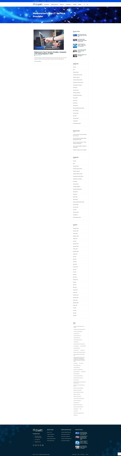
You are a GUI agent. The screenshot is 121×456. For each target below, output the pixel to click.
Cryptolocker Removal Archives (78, 82)
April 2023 (74, 261)
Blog (78, 454)
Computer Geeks (75, 72)
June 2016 (74, 310)
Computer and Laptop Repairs (78, 331)
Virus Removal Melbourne (65, 440)
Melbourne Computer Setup (77, 390)
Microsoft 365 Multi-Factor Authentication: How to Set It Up (82, 35)
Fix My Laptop (76, 363)
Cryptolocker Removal (77, 348)
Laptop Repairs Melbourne (65, 434)
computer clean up (76, 333)
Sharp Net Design (46, 454)
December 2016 (75, 295)
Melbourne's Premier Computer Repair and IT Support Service (80, 382)
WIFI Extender (76, 415)
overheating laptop (76, 402)
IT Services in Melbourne (77, 365)
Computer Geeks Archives (77, 335)
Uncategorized (75, 120)
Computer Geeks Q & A (77, 337)
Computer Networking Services (66, 438)
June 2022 (74, 269)
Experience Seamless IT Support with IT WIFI (79, 355)
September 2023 (76, 251)
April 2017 (74, 284)
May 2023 (74, 259)
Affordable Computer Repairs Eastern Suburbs (79, 327)
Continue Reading (37, 61)
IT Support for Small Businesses (78, 369)
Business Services (54, 4)
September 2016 (76, 302)
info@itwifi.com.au (36, 1)
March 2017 (75, 287)
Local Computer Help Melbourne (78, 375)
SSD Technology (75, 110)
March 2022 (75, 277)
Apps (74, 69)
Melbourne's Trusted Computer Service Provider (79, 385)
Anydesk (74, 4)
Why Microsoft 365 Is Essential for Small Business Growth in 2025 (82, 40)
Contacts (79, 4)
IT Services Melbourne (77, 367)
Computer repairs (76, 346)
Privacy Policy (74, 454)
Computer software (83, 346)
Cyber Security (82, 350)
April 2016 (74, 315)
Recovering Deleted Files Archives (78, 108)
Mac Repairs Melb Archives (77, 95)
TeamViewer (68, 4)
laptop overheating (76, 373)
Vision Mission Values (50, 440)
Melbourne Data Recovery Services (78, 392)
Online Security (75, 105)
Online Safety (75, 196)
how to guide (81, 363)
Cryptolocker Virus (76, 350)
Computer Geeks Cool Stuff (77, 74)
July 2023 (74, 256)
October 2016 (75, 300)
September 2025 (76, 236)
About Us (61, 4)
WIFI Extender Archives (77, 123)
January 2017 (75, 292)
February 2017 (75, 289)
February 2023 (75, 266)
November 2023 (75, 246)
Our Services (46, 4)
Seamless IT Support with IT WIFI (78, 406)
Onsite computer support (77, 400)
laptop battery (83, 371)
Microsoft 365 (75, 97)
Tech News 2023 (76, 118)
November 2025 (75, 230)
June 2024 (74, 241)
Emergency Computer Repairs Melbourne (79, 352)
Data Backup (75, 87)
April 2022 (74, 274)
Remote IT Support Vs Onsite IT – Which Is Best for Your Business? (82, 45)
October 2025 (75, 233)
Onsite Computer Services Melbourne (79, 398)
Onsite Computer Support (51, 438)
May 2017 (74, 282)
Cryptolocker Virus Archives (77, 85)
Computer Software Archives (77, 79)
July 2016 (74, 307)
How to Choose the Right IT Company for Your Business (82, 50)
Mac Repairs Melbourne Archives (78, 377)
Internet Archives (76, 90)
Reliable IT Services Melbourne (78, 404)
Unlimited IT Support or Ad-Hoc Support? (82, 55)
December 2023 (75, 243)
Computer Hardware (76, 77)
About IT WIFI (49, 432)
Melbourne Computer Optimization (78, 388)
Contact (87, 454)
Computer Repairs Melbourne (66, 432)
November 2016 (75, 297)
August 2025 (75, 238)
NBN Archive (75, 100)
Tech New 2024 (75, 113)
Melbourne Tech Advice (77, 394)
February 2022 (75, 279)
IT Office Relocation (50, 436)
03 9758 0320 (37, 439)
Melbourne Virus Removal (77, 396)
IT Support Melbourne (39, 47)
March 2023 (75, 264)
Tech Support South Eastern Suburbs (79, 413)
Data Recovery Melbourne (65, 436)
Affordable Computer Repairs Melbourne (79, 329)
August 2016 (75, 305)
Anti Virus (74, 67)
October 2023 (75, 248)
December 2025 (75, 228)
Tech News (75, 115)
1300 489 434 (44, 1)
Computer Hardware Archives (78, 339)
